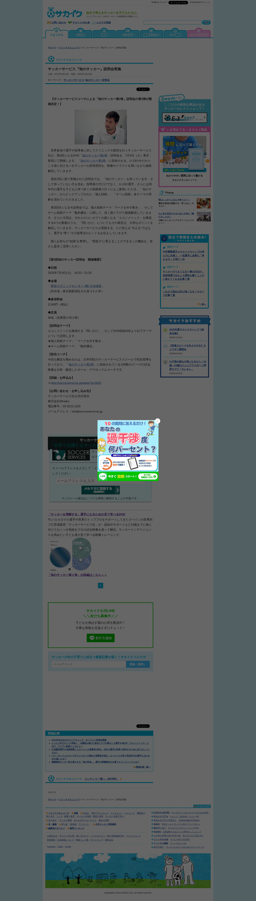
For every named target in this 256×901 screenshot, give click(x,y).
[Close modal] (157, 421)
